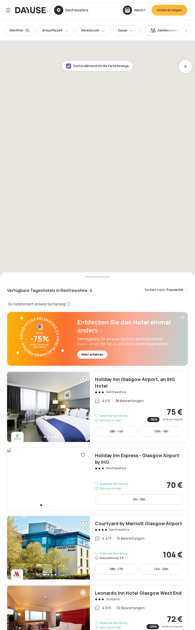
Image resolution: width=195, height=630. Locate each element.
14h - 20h (161, 569)
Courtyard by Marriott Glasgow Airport (97, 547)
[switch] (166, 30)
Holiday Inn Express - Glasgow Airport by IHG (97, 479)
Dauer (122, 30)
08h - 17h (116, 569)
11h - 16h (139, 499)
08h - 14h (116, 431)
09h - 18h (161, 431)
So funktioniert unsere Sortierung (37, 304)
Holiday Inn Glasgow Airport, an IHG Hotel (97, 407)
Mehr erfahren (92, 354)
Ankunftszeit (52, 30)
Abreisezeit (90, 30)
